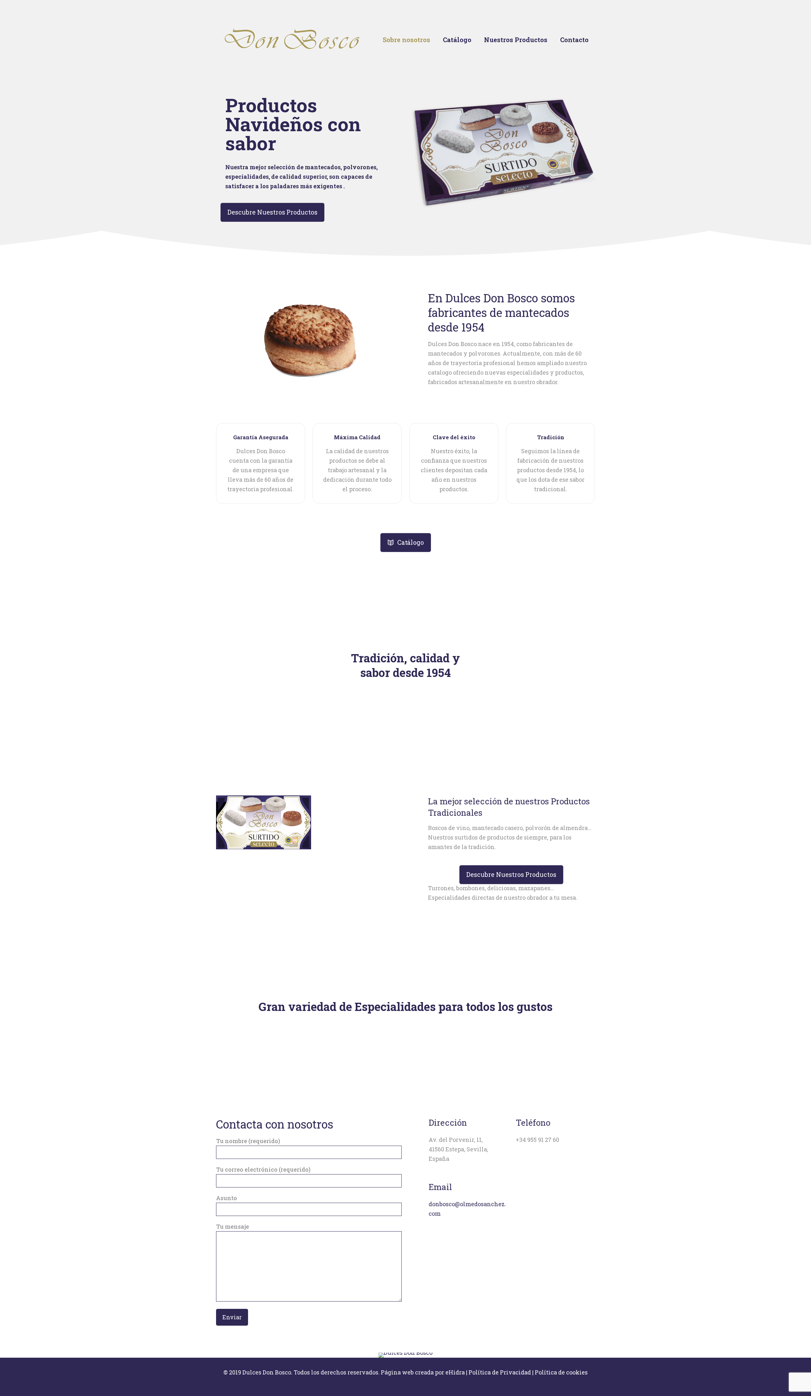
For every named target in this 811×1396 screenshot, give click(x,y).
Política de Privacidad (500, 1372)
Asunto (226, 1198)
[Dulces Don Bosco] (292, 39)
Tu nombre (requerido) (248, 1141)
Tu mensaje (232, 1226)
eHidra (455, 1372)
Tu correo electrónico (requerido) (263, 1169)
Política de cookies (561, 1372)
